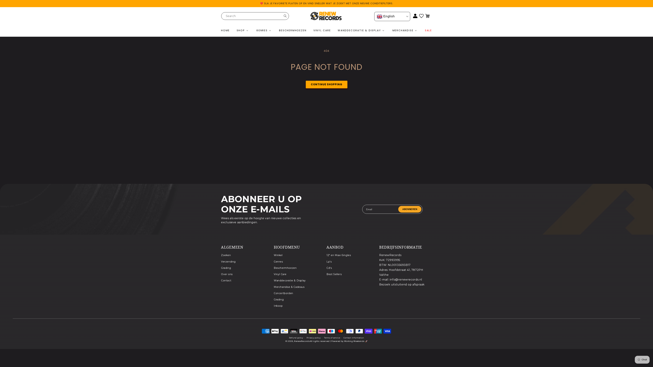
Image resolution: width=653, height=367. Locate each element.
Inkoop (278, 305)
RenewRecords (302, 341)
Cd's (329, 267)
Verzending (228, 261)
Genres (278, 261)
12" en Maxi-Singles (338, 255)
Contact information (354, 338)
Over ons (227, 274)
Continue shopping (326, 84)
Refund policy (296, 338)
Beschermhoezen (285, 267)
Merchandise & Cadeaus (289, 286)
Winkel (278, 255)
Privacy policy (314, 338)
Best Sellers (334, 274)
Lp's (329, 261)
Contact (226, 280)
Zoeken (226, 255)
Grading (226, 267)
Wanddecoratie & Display (290, 280)
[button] (243, 30)
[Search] (285, 16)
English (388, 16)
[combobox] (255, 16)
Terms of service (332, 338)
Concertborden (283, 293)
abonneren (409, 209)
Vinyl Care (280, 274)
